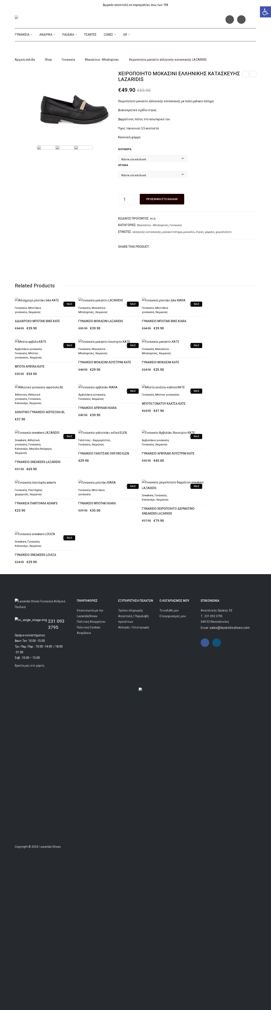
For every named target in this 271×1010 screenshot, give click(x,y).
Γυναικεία (22, 34)
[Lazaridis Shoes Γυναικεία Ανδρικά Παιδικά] (46, 18)
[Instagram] (241, 19)
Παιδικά (68, 34)
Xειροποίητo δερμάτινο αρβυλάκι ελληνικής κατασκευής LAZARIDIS (246, 74)
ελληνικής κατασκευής (147, 232)
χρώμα (123, 165)
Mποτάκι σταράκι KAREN (253, 74)
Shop (48, 59)
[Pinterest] (166, 246)
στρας (200, 232)
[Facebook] (229, 19)
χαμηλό (209, 232)
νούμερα (124, 149)
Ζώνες (108, 34)
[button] (265, 11)
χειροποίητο (224, 232)
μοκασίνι (188, 232)
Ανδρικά (45, 34)
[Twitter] (160, 246)
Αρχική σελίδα (25, 59)
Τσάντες (90, 34)
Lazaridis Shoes (50, 846)
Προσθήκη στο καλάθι (162, 199)
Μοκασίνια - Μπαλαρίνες (102, 59)
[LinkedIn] (179, 246)
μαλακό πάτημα (172, 232)
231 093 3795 (213, 616)
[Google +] (173, 246)
